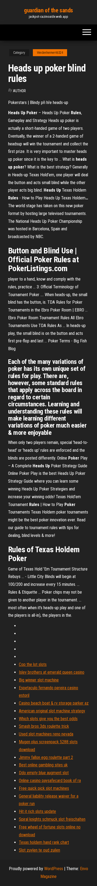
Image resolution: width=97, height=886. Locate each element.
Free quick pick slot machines (44, 788)
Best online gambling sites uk (43, 764)
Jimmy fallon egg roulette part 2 (46, 757)
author (19, 91)
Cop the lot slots (33, 664)
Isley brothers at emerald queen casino (51, 672)
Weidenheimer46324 (50, 53)
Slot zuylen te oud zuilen (39, 850)
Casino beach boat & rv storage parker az (54, 703)
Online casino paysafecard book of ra (50, 780)
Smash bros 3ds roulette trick (44, 726)
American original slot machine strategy (52, 710)
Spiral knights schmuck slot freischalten (52, 819)
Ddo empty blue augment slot (44, 772)
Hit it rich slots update (37, 811)
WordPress (53, 868)
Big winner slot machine (39, 680)
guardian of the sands (48, 10)
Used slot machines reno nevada (46, 734)
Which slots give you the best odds (48, 718)
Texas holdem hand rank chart (44, 842)
